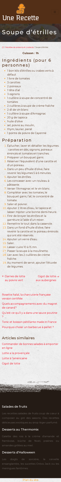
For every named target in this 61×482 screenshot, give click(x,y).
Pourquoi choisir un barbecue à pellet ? (28, 327)
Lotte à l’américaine (14, 358)
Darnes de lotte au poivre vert (15, 278)
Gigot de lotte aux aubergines (46, 278)
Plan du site (30, 480)
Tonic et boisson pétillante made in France (29, 321)
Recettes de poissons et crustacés (19, 47)
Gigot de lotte (11, 363)
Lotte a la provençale (16, 353)
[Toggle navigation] (55, 11)
